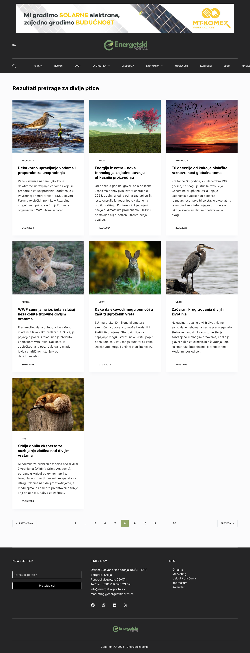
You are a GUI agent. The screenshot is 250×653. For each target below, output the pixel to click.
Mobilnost (181, 65)
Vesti (102, 302)
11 (154, 523)
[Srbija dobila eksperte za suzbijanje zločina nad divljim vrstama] (48, 404)
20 (174, 523)
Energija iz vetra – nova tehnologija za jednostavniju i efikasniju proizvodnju (120, 173)
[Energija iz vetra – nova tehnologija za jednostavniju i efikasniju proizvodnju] (125, 126)
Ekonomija (152, 65)
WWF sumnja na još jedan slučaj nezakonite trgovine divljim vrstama (46, 314)
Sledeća (226, 523)
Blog (227, 65)
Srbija (38, 65)
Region (58, 65)
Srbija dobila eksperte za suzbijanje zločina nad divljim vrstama (44, 451)
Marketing (179, 574)
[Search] (14, 66)
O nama (177, 569)
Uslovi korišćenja (184, 578)
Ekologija (128, 65)
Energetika (99, 65)
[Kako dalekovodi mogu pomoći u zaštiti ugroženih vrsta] (125, 267)
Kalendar (178, 587)
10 (144, 523)
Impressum (179, 583)
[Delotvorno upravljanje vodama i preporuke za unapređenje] (48, 126)
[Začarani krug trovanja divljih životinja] (202, 267)
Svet (78, 65)
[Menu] (14, 45)
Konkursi (206, 65)
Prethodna (26, 523)
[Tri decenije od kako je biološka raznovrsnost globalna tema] (202, 126)
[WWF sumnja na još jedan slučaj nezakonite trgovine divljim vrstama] (48, 267)
